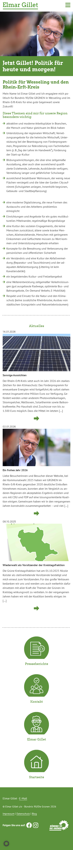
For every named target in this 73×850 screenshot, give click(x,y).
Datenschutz (23, 813)
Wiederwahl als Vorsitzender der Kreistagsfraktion (34, 565)
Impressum (8, 813)
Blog (34, 813)
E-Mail (23, 798)
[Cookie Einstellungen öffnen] (6, 843)
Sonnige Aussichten (15, 375)
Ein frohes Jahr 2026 (15, 470)
